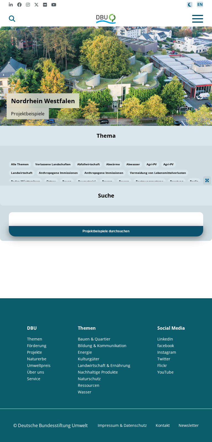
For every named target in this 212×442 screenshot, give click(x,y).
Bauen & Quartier (94, 339)
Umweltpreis (39, 365)
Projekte (34, 352)
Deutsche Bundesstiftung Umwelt (53, 425)
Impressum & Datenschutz (122, 425)
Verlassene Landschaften (53, 164)
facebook (165, 345)
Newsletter (189, 425)
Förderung (36, 345)
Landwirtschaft (21, 173)
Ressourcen (88, 385)
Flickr (162, 365)
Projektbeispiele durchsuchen (106, 231)
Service (33, 378)
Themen (34, 339)
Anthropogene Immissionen (58, 173)
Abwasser (133, 164)
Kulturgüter (88, 358)
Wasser (84, 392)
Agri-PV (152, 164)
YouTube (165, 372)
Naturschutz (89, 378)
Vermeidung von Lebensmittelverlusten (158, 173)
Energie (85, 352)
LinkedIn (165, 339)
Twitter (163, 358)
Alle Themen (20, 164)
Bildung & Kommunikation (102, 345)
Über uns (35, 372)
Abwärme (113, 164)
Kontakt (163, 425)
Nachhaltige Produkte (98, 372)
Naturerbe (36, 358)
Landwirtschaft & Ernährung (104, 365)
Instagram (166, 352)
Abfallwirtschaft (88, 164)
